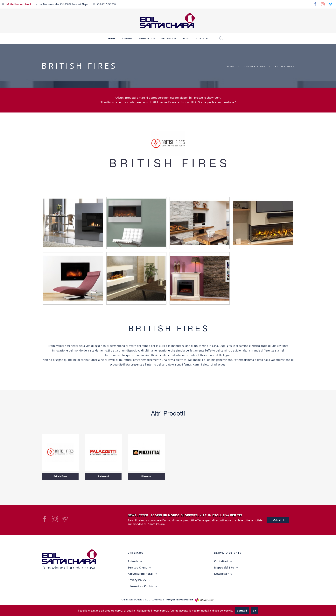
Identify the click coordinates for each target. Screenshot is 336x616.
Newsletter (221, 574)
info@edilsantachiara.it (19, 4)
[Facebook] (315, 4)
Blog (186, 38)
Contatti (202, 38)
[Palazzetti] (103, 452)
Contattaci (221, 561)
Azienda (127, 38)
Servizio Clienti (138, 567)
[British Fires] (60, 452)
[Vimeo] (330, 4)
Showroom (168, 38)
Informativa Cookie (140, 586)
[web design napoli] (204, 599)
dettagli (242, 610)
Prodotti (145, 38)
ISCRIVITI (278, 519)
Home (112, 38)
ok (254, 610)
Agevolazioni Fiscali (140, 574)
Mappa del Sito (224, 567)
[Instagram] (323, 4)
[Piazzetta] (146, 452)
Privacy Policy (137, 580)
